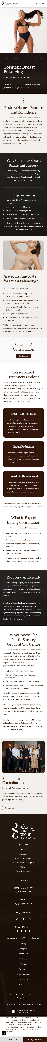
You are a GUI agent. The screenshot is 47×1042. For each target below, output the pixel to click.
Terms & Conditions (13, 1004)
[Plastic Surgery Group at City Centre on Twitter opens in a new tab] (30, 919)
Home (5, 59)
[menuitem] (17, 919)
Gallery (23, 867)
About (23, 850)
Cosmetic (14, 59)
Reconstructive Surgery (23, 862)
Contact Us (23, 356)
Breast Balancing (36, 59)
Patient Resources (23, 871)
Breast (23, 59)
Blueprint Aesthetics (23, 858)
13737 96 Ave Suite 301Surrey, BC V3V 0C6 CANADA (23, 890)
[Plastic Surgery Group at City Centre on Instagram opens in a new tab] (17, 919)
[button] (4, 1033)
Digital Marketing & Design (26, 1011)
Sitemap (38, 1004)
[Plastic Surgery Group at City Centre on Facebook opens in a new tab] (23, 919)
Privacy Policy (28, 1004)
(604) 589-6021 (12, 1032)
